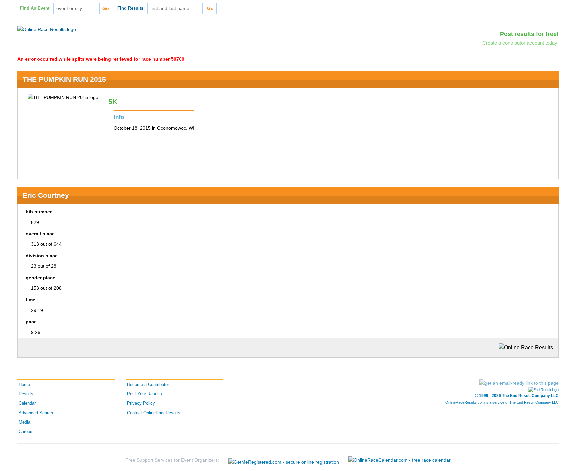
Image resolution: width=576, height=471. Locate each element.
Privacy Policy (141, 403)
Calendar (27, 403)
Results (26, 394)
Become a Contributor (148, 384)
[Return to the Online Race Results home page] (46, 29)
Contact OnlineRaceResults (153, 413)
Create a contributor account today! (520, 43)
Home (24, 384)
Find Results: (131, 8)
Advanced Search (36, 413)
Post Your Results (144, 394)
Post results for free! (529, 34)
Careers (26, 431)
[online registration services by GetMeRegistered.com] (283, 460)
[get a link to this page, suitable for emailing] (519, 383)
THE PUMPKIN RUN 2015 (64, 79)
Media (24, 422)
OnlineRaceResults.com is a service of (502, 402)
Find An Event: (35, 8)
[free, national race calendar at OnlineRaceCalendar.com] (399, 460)
